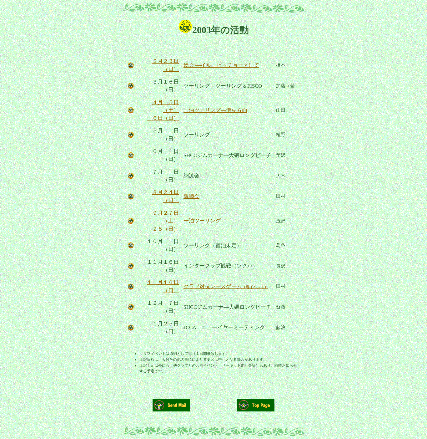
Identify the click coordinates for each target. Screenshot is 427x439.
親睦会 (191, 196)
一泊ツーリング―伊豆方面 (215, 110)
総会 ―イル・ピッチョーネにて (221, 65)
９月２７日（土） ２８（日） (165, 221)
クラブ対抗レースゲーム (225, 286)
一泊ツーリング (202, 221)
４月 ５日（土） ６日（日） (163, 110)
